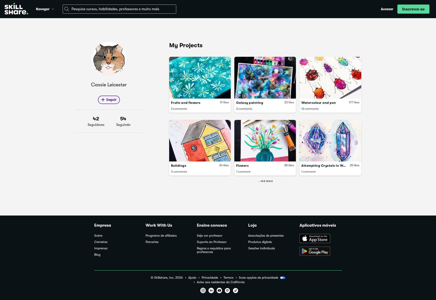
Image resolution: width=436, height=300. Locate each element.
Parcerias (152, 242)
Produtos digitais (260, 242)
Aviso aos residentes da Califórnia (221, 282)
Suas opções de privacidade (258, 277)
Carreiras (100, 242)
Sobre (98, 235)
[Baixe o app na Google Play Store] (321, 252)
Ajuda (192, 277)
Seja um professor (209, 235)
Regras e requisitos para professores (214, 250)
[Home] (16, 9)
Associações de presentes (266, 235)
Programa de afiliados (161, 235)
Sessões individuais (261, 248)
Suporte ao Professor (212, 242)
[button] (53, 8)
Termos (228, 277)
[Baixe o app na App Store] (321, 239)
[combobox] (119, 9)
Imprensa (100, 248)
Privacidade (210, 277)
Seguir (111, 100)
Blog (97, 254)
